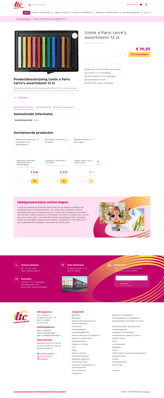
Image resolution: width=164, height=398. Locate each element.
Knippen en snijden (80, 344)
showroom (111, 76)
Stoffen (115, 359)
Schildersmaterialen (80, 356)
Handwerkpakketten (80, 332)
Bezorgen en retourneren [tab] (64, 107)
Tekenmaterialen (23, 19)
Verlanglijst (141, 4)
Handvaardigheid (79, 330)
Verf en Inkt (117, 365)
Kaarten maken (118, 338)
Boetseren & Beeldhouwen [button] (107, 13)
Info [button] (146, 13)
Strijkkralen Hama (79, 362)
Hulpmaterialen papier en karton (126, 335)
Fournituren (77, 327)
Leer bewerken (118, 344)
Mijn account (132, 4)
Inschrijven (124, 283)
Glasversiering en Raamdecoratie (126, 327)
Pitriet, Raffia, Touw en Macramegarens (129, 353)
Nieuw (74, 350)
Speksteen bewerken (81, 359)
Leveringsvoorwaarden (24, 392)
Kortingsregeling (42, 392)
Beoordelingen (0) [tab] (43, 107)
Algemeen (76, 315)
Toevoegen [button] (34, 181)
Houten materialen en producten (86, 335)
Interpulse (146, 392)
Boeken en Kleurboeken (122, 315)
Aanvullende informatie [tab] (23, 107)
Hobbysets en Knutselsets (123, 332)
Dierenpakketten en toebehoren (126, 318)
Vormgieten (76, 373)
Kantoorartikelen (79, 341)
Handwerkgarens (119, 330)
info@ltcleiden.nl (47, 354)
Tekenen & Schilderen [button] (41, 13)
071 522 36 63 (45, 356)
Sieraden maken (119, 356)
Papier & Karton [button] (61, 13)
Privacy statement (58, 392)
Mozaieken (116, 347)
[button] (98, 161)
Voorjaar (115, 371)
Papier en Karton (79, 353)
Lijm (73, 347)
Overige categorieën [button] (131, 13)
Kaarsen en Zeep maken (82, 338)
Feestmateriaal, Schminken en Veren (128, 321)
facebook (44, 359)
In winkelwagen (141, 54)
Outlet (26, 13)
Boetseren (76, 318)
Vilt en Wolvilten (79, 371)
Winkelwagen (146, 4)
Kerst (114, 341)
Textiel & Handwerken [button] (82, 13)
